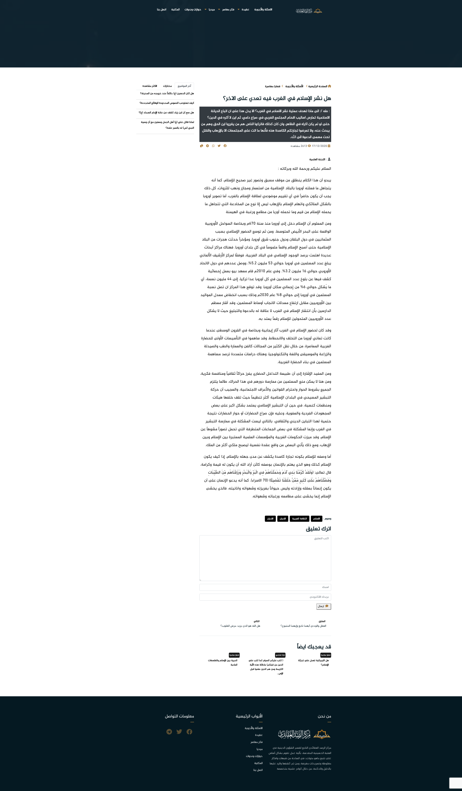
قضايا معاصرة (272, 86)
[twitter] (179, 732)
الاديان (283, 519)
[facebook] (189, 732)
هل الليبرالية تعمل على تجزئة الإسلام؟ (313, 662)
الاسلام (316, 519)
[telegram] (169, 732)
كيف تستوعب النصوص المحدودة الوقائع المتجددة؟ (167, 103)
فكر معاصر (228, 9)
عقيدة (245, 9)
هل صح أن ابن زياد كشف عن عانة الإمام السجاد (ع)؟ (166, 112)
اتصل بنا (161, 9)
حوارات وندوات (193, 9)
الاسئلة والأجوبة (263, 9)
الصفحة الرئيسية (317, 86)
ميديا (212, 9)
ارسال (321, 606)
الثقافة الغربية (299, 519)
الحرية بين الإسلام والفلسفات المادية (222, 662)
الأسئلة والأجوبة (294, 86)
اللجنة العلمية (317, 159)
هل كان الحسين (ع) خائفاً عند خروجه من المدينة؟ (167, 93)
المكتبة (175, 9)
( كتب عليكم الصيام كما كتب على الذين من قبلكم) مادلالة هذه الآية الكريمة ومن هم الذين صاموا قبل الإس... (266, 667)
